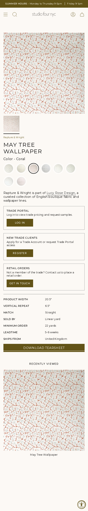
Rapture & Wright (13, 137)
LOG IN (20, 222)
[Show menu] (5, 14)
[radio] (8, 168)
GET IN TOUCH (19, 283)
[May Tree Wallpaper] (44, 410)
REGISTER (20, 253)
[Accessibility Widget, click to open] (81, 504)
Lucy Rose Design (61, 193)
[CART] (82, 14)
